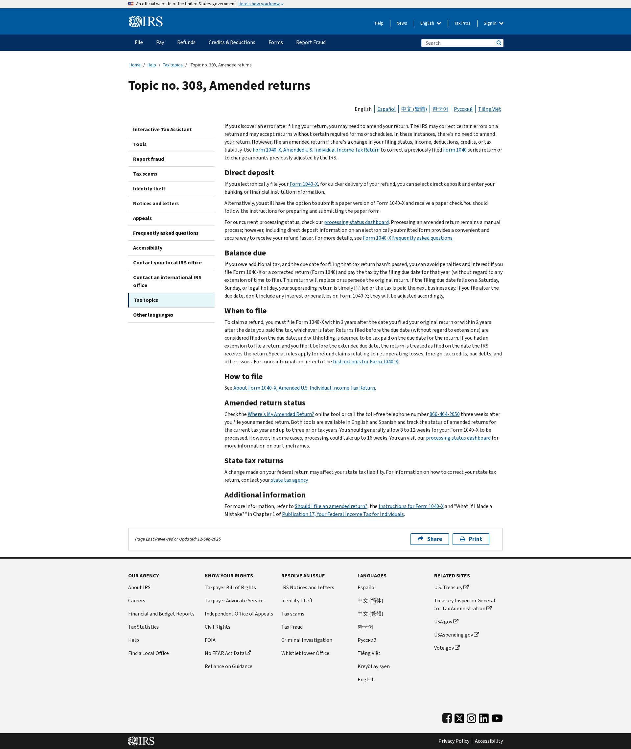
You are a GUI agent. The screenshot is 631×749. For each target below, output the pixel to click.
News (402, 23)
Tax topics (173, 65)
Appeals (142, 218)
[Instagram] (471, 717)
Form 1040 (455, 149)
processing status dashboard (356, 222)
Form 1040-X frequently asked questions (408, 237)
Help (379, 23)
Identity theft (149, 188)
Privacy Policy (453, 741)
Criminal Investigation (306, 640)
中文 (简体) (370, 600)
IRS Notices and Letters (307, 587)
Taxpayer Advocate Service (234, 600)
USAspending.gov (453, 634)
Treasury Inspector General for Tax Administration (464, 604)
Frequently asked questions (166, 233)
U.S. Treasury (448, 587)
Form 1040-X (304, 184)
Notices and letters (156, 203)
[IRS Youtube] (497, 717)
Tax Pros (462, 23)
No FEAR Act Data (225, 653)
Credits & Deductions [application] (232, 42)
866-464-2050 (445, 414)
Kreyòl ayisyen (374, 666)
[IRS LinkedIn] (484, 717)
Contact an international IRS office (167, 281)
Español (386, 109)
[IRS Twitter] (459, 717)
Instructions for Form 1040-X (365, 361)
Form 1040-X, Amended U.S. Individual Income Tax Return (316, 149)
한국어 (440, 109)
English (427, 23)
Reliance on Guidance (228, 666)
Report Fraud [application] (311, 42)
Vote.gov (444, 647)
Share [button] (434, 539)
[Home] (146, 19)
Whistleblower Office (305, 653)
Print (475, 539)
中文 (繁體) (414, 109)
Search (498, 43)
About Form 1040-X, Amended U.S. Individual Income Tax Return (304, 387)
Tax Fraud (292, 626)
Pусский (367, 640)
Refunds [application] (186, 42)
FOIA (210, 640)
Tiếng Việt (489, 109)
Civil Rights (217, 626)
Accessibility (147, 247)
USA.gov (443, 621)
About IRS (139, 587)
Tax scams (145, 173)
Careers (136, 600)
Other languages (153, 314)
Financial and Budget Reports (161, 613)
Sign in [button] (491, 23)
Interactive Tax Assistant (162, 129)
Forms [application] (276, 42)
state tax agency (289, 479)
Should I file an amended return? (331, 506)
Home (135, 65)
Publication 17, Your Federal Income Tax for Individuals (343, 514)
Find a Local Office (148, 653)
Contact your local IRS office (167, 262)
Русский (463, 109)
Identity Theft (297, 600)
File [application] (139, 42)
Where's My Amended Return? (281, 414)
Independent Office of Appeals (239, 613)
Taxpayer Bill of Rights (230, 587)
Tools (140, 144)
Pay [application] (160, 42)
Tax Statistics (143, 626)
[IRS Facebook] (447, 717)
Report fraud (148, 159)
